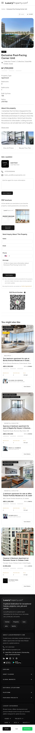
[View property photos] (17, 33)
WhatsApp (27, 729)
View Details (27, 386)
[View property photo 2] (13, 138)
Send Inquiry (9, 275)
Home (3, 9)
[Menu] (2, 3)
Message (5, 260)
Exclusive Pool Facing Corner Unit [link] (17, 9)
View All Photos (25, 44)
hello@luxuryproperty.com (12, 649)
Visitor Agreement (26, 286)
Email (4, 246)
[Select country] (6, 256)
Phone (5, 253)
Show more (5, 128)
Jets (6, 626)
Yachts (14, 626)
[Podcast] (16, 658)
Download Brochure (8, 227)
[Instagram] (10, 658)
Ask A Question (7, 193)
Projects (16, 622)
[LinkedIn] (4, 658)
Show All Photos (8, 148)
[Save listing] (31, 327)
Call (16, 729)
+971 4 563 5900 (9, 647)
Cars (24, 622)
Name (4, 238)
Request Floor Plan (25, 148)
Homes (7, 622)
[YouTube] (7, 658)
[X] (13, 658)
